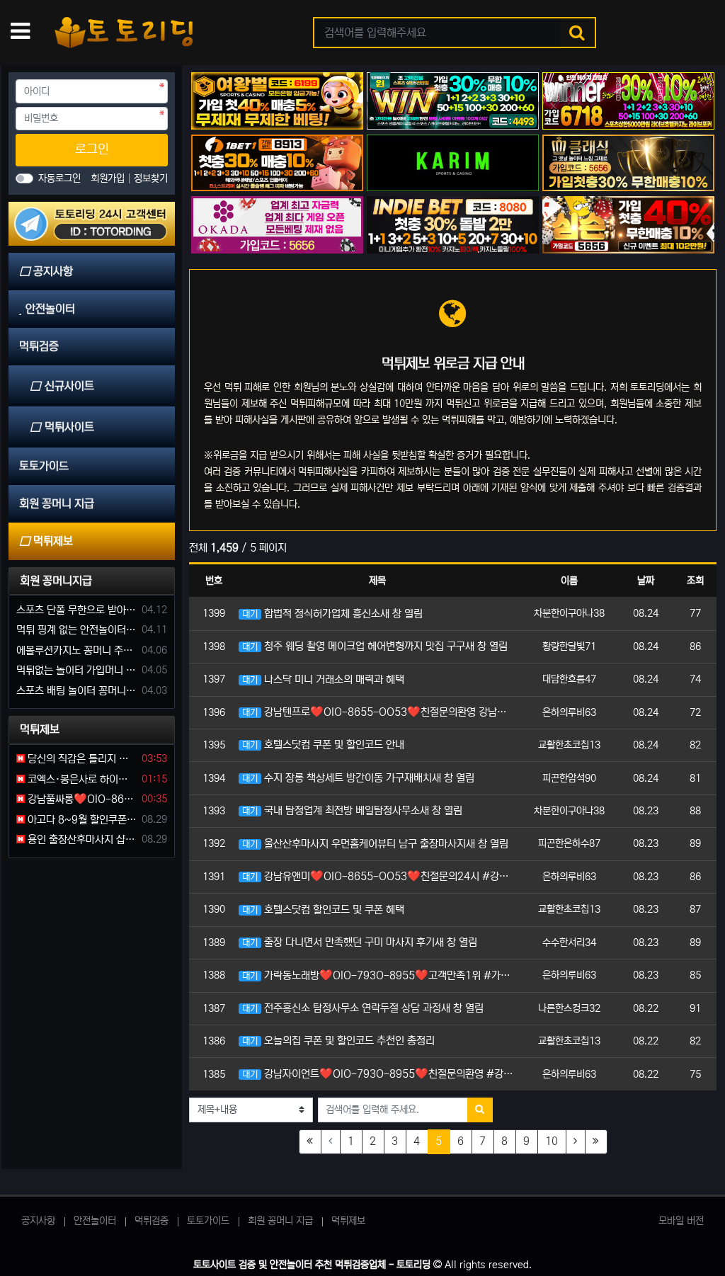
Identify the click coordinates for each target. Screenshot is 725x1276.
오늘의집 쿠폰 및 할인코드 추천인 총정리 (338, 1041)
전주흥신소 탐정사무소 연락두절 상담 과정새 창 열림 (363, 1008)
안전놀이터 (95, 1220)
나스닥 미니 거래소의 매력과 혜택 (323, 679)
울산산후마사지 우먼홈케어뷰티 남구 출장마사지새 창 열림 (375, 844)
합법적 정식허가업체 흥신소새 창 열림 (332, 614)
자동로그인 (59, 178)
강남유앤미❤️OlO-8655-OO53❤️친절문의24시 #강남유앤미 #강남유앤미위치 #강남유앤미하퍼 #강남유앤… (379, 876)
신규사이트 (69, 386)
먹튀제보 (348, 1220)
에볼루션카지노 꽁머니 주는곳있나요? (76, 650)
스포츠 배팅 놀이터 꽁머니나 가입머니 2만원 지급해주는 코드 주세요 (76, 691)
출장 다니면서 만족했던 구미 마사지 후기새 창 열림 (359, 942)
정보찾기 (151, 178)
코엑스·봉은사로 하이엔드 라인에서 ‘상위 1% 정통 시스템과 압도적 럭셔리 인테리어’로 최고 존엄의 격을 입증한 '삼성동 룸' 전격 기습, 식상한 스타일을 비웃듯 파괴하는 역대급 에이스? (81, 779)
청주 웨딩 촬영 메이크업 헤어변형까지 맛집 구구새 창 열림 (375, 646)
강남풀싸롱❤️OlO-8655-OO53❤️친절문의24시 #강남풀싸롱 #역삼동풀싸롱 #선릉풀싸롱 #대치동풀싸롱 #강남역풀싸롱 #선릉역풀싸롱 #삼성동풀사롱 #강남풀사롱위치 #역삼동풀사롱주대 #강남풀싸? (81, 799)
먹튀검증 (152, 1220)
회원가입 (109, 178)
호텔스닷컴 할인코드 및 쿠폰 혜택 (323, 910)
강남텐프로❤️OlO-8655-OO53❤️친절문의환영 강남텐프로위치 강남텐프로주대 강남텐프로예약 (379, 712)
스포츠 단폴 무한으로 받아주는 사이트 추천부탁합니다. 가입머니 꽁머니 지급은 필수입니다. (76, 610)
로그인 (92, 149)
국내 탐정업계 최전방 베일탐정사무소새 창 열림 (352, 810)
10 (551, 1141)
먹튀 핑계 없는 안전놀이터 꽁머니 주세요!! (76, 630)
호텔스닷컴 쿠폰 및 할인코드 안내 (323, 745)
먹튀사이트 (69, 427)
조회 (695, 580)
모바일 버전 (681, 1220)
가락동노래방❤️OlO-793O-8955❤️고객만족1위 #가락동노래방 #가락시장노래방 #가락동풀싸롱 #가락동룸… (379, 975)
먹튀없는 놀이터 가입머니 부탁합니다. (76, 670)
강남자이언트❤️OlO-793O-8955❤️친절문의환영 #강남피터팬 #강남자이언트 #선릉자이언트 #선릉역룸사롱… (379, 1074)
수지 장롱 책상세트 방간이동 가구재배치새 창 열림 (358, 778)
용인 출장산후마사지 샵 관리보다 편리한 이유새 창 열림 (81, 839)
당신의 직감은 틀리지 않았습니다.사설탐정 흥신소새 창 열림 (81, 759)
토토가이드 (208, 1220)
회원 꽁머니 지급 (280, 1220)
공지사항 (38, 1220)
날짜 (645, 580)
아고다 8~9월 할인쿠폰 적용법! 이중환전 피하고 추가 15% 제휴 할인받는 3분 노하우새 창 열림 (81, 820)
